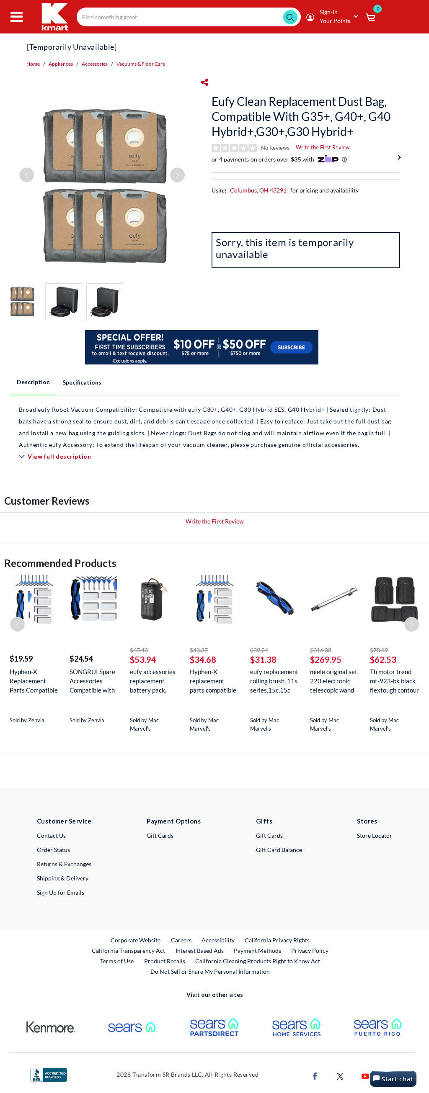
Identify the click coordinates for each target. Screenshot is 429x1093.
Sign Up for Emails (60, 892)
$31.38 (263, 659)
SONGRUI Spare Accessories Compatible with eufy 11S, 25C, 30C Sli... (92, 681)
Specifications (81, 382)
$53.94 (143, 659)
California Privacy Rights (277, 940)
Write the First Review (323, 147)
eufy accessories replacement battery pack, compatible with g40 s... (153, 681)
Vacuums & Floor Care (140, 64)
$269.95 (325, 659)
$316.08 (320, 650)
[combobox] (189, 17)
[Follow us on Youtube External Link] (365, 1075)
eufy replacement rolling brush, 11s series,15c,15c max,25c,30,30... (274, 681)
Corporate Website (136, 940)
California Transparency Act (128, 950)
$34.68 (203, 659)
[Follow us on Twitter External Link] (340, 1075)
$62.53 (383, 659)
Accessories (95, 64)
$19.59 (21, 658)
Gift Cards (160, 835)
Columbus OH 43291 (258, 190)
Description (33, 381)
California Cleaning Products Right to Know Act (257, 961)
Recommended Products (60, 563)
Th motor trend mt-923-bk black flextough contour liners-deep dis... (394, 681)
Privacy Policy (309, 950)
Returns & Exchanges (64, 863)
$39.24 (259, 650)
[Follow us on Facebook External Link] (315, 1075)
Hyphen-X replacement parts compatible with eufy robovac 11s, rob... (214, 681)
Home (33, 64)
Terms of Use (117, 961)
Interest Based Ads (200, 950)
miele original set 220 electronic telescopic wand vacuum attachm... (333, 681)
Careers (181, 940)
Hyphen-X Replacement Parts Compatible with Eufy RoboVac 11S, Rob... (34, 681)
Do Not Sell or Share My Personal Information (210, 971)
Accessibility (218, 940)
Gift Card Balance (279, 849)
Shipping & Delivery (62, 878)
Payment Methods (257, 950)
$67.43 (139, 650)
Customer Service (64, 821)
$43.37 (199, 650)
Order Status (53, 849)
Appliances (61, 64)
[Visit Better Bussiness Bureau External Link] (48, 1074)
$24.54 (81, 658)
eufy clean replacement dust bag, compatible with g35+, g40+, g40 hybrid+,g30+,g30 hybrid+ (301, 116)
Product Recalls (165, 961)
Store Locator (374, 835)
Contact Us (51, 835)
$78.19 (379, 650)
